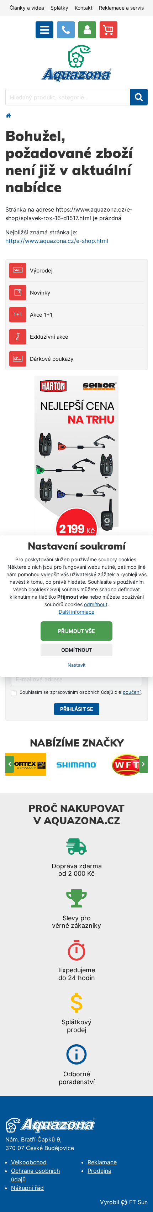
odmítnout (95, 604)
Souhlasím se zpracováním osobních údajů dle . (81, 692)
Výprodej (41, 270)
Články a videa (27, 8)
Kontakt (84, 8)
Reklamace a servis (121, 8)
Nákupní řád (27, 1187)
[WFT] (127, 764)
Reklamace (102, 1162)
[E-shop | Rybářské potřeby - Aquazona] (76, 63)
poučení (132, 692)
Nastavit (77, 665)
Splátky (59, 8)
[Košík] (108, 29)
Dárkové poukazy (51, 358)
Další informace (76, 612)
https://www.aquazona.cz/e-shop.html (56, 240)
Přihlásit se (76, 709)
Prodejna (99, 1170)
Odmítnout (76, 650)
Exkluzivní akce (49, 336)
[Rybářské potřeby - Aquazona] (8, 115)
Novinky (40, 292)
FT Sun (138, 1202)
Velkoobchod (29, 1162)
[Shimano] (77, 764)
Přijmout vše (76, 631)
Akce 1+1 (41, 314)
